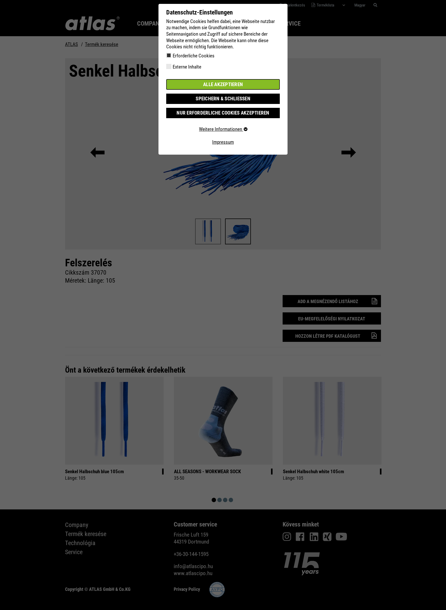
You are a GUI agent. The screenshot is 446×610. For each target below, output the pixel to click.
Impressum (223, 142)
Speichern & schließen (223, 99)
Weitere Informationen (221, 129)
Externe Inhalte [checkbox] (187, 67)
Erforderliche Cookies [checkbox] (193, 56)
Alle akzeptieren (223, 84)
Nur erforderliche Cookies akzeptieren (223, 113)
